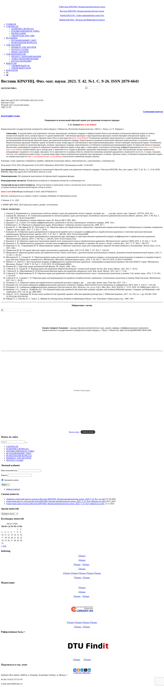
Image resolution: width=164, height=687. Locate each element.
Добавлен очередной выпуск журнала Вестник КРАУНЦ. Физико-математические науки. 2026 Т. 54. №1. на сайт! (56, 499)
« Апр (3, 546)
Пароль (4, 475)
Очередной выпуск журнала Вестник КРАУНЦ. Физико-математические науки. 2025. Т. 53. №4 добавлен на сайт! (56, 501)
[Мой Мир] (82, 670)
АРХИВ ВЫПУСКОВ (21, 68)
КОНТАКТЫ (12, 70)
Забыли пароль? (13, 489)
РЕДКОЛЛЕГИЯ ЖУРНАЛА (24, 43)
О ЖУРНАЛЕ (12, 26)
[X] (85, 670)
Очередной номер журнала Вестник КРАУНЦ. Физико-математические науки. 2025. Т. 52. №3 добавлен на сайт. (55, 504)
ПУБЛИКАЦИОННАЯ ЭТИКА (25, 31)
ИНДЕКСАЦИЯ (18, 33)
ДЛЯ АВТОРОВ (13, 45)
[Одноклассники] (78, 670)
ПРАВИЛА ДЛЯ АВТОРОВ (23, 47)
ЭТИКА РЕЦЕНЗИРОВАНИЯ (24, 59)
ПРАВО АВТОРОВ (20, 52)
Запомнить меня (11, 480)
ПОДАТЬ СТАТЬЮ (19, 49)
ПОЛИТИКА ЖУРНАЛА (22, 29)
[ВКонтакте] (74, 670)
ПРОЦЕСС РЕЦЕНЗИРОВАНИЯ (26, 56)
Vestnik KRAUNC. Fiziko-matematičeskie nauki (80, 15)
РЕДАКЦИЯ (11, 38)
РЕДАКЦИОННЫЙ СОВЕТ (24, 40)
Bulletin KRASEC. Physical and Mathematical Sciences (82, 20)
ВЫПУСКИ (11, 63)
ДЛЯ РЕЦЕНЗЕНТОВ (16, 54)
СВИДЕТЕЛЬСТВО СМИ (22, 36)
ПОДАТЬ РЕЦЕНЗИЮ (21, 61)
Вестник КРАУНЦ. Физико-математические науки (82, 11)
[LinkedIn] (89, 670)
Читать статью (74, 432)
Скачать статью (88, 432)
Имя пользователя (9, 470)
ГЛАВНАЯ (11, 24)
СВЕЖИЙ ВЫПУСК (20, 66)
